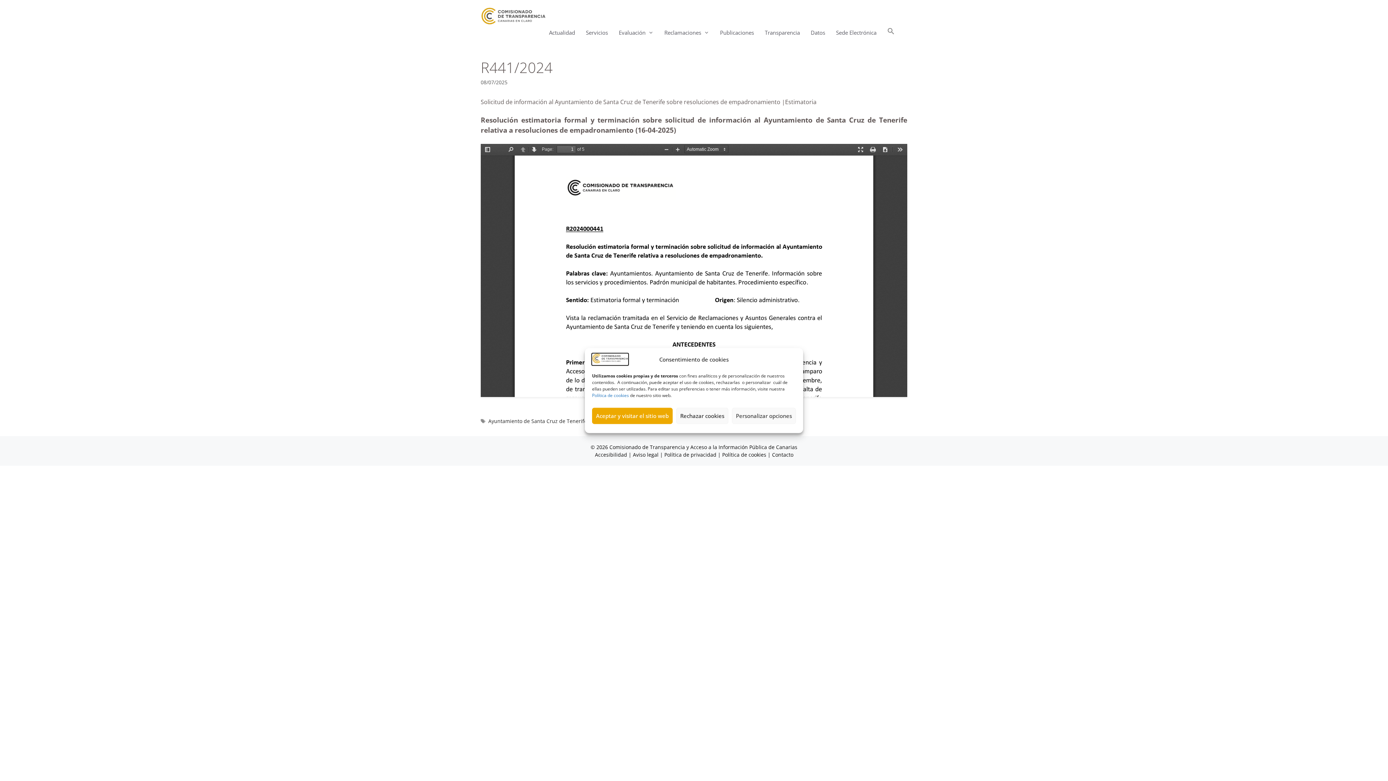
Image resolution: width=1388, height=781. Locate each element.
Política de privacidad (690, 454)
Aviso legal (646, 454)
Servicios (597, 32)
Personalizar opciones (764, 415)
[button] (891, 33)
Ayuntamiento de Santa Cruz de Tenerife (537, 421)
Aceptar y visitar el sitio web (632, 415)
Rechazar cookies (702, 415)
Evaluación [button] (632, 32)
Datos (818, 32)
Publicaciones (737, 32)
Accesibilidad (612, 454)
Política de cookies (610, 395)
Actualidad (562, 32)
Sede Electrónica (856, 32)
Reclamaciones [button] (682, 32)
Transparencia (782, 32)
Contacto (782, 454)
